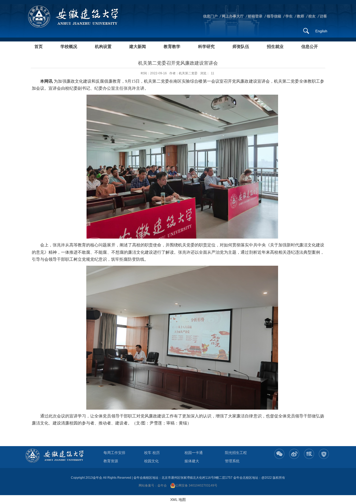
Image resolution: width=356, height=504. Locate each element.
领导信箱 (274, 16)
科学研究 (206, 46)
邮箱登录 (255, 16)
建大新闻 (137, 46)
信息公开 (309, 46)
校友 (312, 16)
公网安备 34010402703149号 (196, 485)
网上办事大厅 (233, 16)
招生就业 (275, 46)
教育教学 (172, 46)
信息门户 (210, 16)
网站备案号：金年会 (153, 485)
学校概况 (68, 46)
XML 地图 (178, 499)
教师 (300, 16)
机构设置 (103, 46)
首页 (38, 46)
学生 (289, 16)
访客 (323, 16)
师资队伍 (240, 46)
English (321, 31)
